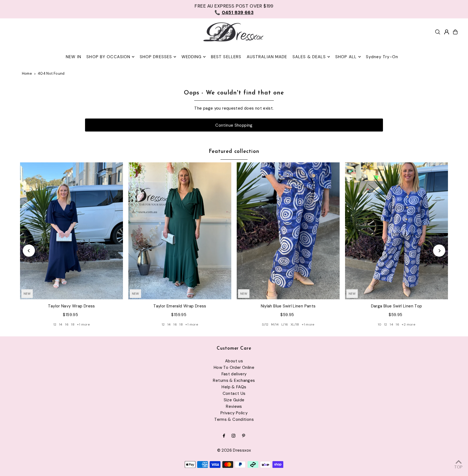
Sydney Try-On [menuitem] (382, 57)
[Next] (439, 251)
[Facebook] (224, 436)
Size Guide (234, 400)
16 (67, 324)
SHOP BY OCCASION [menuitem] (108, 57)
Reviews (234, 406)
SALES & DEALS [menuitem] (309, 57)
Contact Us (234, 393)
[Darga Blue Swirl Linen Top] (396, 231)
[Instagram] (233, 436)
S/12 (265, 324)
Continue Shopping (233, 125)
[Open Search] (437, 31)
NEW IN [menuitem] (73, 57)
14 (61, 324)
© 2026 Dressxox (234, 450)
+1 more (83, 324)
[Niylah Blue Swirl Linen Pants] (288, 231)
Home (27, 73)
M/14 (275, 324)
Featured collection (234, 151)
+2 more (408, 324)
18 (72, 324)
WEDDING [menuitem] (191, 57)
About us (234, 361)
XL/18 (295, 324)
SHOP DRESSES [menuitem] (156, 57)
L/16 (284, 324)
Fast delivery (234, 374)
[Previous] (29, 251)
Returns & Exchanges (234, 380)
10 (380, 324)
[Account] (446, 31)
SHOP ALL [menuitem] (346, 57)
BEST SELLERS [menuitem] (226, 57)
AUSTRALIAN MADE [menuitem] (267, 57)
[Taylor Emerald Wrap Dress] (179, 231)
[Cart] (455, 31)
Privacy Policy (234, 413)
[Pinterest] (243, 436)
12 (55, 324)
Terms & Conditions (234, 419)
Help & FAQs (234, 387)
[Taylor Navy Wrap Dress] (71, 231)
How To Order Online (234, 367)
